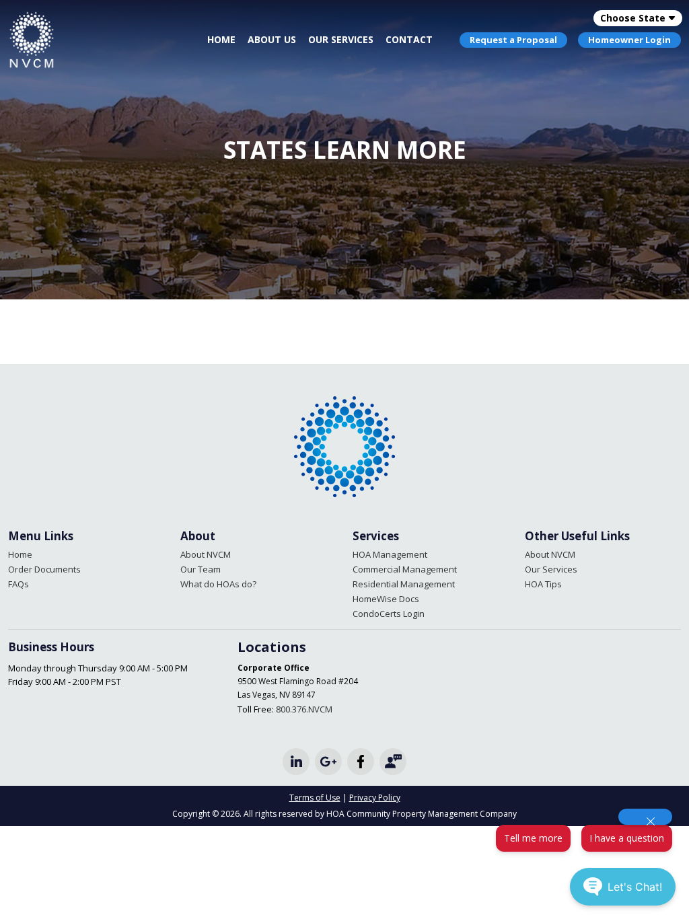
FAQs (18, 584)
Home (221, 39)
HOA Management (390, 554)
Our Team (200, 569)
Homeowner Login (629, 40)
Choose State (632, 17)
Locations (272, 647)
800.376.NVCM (304, 709)
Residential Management (404, 584)
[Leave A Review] (392, 761)
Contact (409, 39)
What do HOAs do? (218, 584)
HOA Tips (543, 584)
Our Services (340, 39)
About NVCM (205, 554)
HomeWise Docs (386, 599)
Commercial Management (405, 569)
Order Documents (44, 569)
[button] (533, 838)
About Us (272, 39)
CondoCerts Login (389, 614)
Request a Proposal (513, 40)
